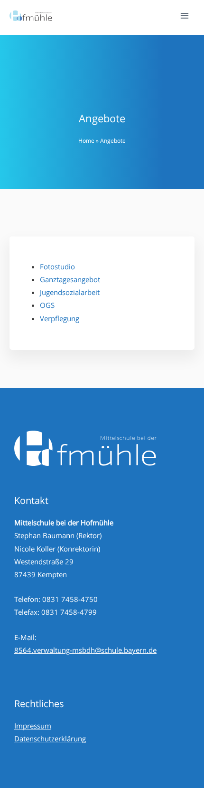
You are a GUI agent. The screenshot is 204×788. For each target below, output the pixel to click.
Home (86, 141)
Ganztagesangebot (70, 279)
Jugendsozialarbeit (70, 292)
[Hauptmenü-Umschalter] (185, 16)
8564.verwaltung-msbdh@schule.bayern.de (85, 650)
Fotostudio (57, 266)
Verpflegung (59, 318)
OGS (47, 305)
